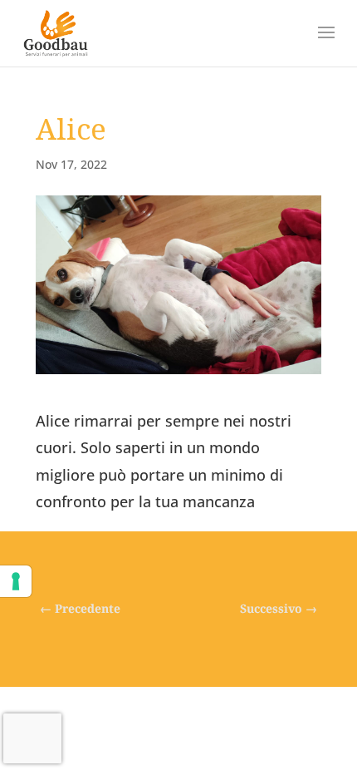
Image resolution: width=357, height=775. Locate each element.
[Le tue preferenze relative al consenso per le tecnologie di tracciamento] (16, 581)
